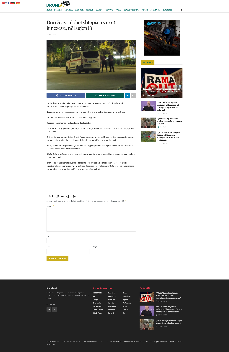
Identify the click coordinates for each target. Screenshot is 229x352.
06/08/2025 (51, 34)
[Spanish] (18, 3)
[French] (9, 3)
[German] (12, 3)
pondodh (111, 310)
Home (49, 10)
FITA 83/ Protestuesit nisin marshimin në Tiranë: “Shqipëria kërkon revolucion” (168, 295)
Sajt (95, 247)
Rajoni (99, 10)
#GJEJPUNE (97, 293)
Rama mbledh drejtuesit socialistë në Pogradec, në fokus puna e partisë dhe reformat (169, 309)
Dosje (95, 299)
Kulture (109, 10)
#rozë (145, 10)
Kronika (69, 10)
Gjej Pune (97, 313)
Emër (48, 236)
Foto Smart (98, 310)
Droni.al (55, 342)
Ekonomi (79, 10)
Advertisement (90, 342)
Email (49, 247)
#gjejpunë (155, 10)
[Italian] (15, 3)
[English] (6, 3)
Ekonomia (97, 303)
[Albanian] (3, 3)
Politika (58, 10)
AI (94, 296)
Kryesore (112, 296)
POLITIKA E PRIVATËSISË (110, 342)
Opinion (89, 10)
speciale (127, 296)
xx (124, 313)
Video (125, 306)
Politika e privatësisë (156, 342)
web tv (126, 310)
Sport (118, 10)
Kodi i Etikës (176, 342)
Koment (50, 206)
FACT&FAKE (167, 10)
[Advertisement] (91, 182)
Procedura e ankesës (133, 342)
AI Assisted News (131, 10)
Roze (125, 293)
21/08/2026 (149, 95)
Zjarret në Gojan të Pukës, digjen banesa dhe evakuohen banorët (169, 121)
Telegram (127, 303)
